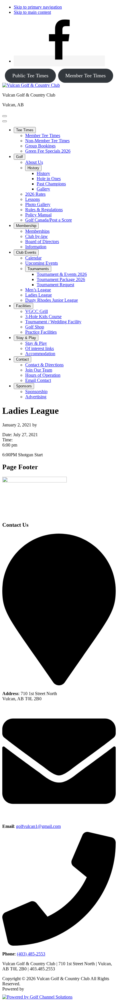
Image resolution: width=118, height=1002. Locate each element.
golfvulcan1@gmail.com (38, 826)
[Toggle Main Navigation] (4, 116)
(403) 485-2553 (31, 953)
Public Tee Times (30, 75)
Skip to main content (32, 12)
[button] (25, 130)
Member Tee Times (85, 75)
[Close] (4, 121)
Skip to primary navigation (38, 7)
